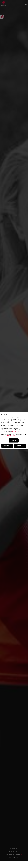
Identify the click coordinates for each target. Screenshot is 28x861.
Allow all (18, 445)
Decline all (7, 445)
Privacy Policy (16, 431)
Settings (13, 440)
